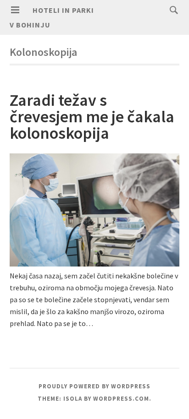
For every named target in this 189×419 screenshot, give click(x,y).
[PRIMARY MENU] (15, 10)
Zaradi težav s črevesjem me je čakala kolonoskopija (92, 116)
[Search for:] (171, 9)
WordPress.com (121, 399)
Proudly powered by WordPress (94, 386)
